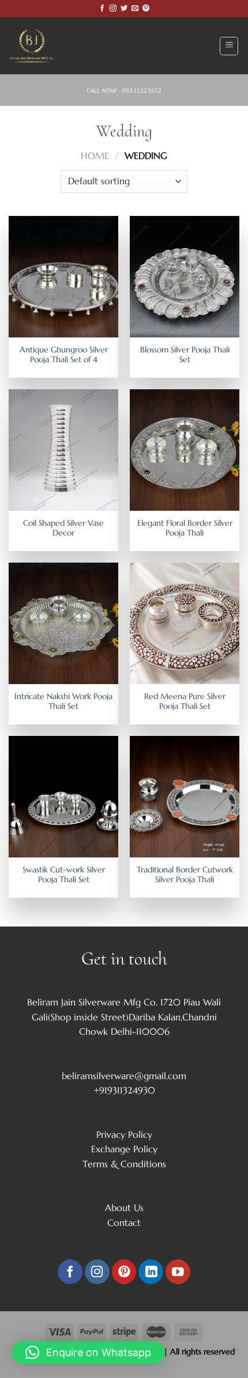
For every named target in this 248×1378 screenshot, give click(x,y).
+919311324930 (124, 1090)
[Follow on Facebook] (102, 9)
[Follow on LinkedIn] (150, 1271)
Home (95, 155)
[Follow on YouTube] (178, 1271)
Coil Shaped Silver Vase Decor (63, 528)
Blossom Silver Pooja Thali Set (185, 355)
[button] (88, 1352)
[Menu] (229, 46)
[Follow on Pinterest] (145, 9)
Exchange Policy (124, 1149)
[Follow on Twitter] (124, 9)
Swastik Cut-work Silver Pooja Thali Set (63, 875)
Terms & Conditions (124, 1164)
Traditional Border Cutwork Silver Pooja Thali (185, 875)
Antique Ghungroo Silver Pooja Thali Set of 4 (64, 355)
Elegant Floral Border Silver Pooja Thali (184, 528)
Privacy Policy (124, 1134)
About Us (124, 1207)
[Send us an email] (134, 9)
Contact (124, 1222)
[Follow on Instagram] (113, 9)
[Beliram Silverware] (37, 45)
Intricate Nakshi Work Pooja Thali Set (63, 702)
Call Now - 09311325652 (124, 90)
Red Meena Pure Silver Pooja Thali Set (185, 702)
